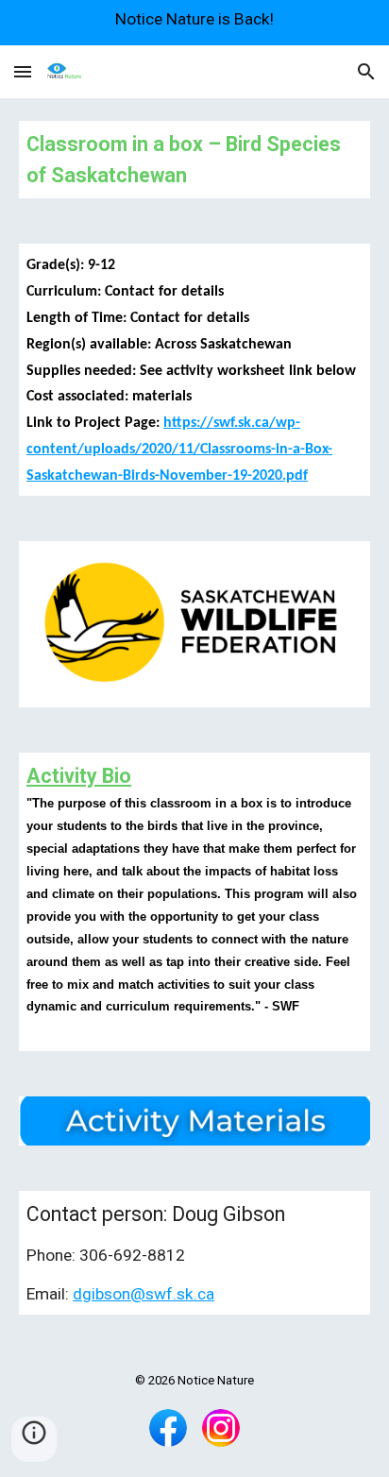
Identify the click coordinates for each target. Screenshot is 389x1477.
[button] (22, 71)
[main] (194, 159)
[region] (194, 22)
